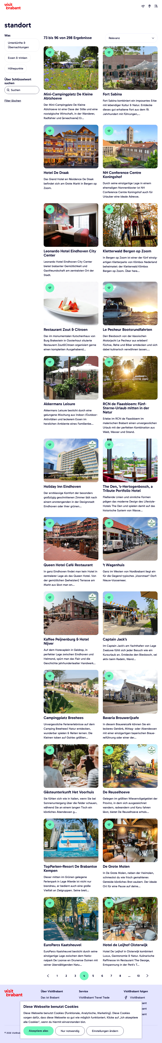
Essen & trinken (17, 58)
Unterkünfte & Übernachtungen (18, 45)
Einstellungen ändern (105, 1031)
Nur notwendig (70, 1031)
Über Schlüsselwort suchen (17, 81)
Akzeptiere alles (38, 1031)
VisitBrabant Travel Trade (94, 997)
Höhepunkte (15, 68)
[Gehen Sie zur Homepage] (14, 6)
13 (138, 977)
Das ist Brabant (50, 997)
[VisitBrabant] (126, 997)
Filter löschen (12, 100)
